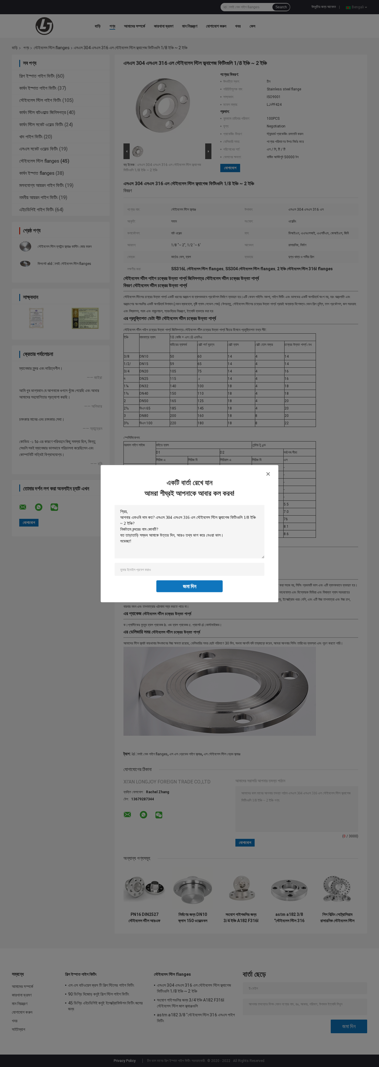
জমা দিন (189, 586)
